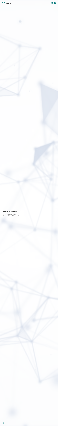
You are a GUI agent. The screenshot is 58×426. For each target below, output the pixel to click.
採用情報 (49, 2)
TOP (25, 2)
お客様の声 (41, 2)
